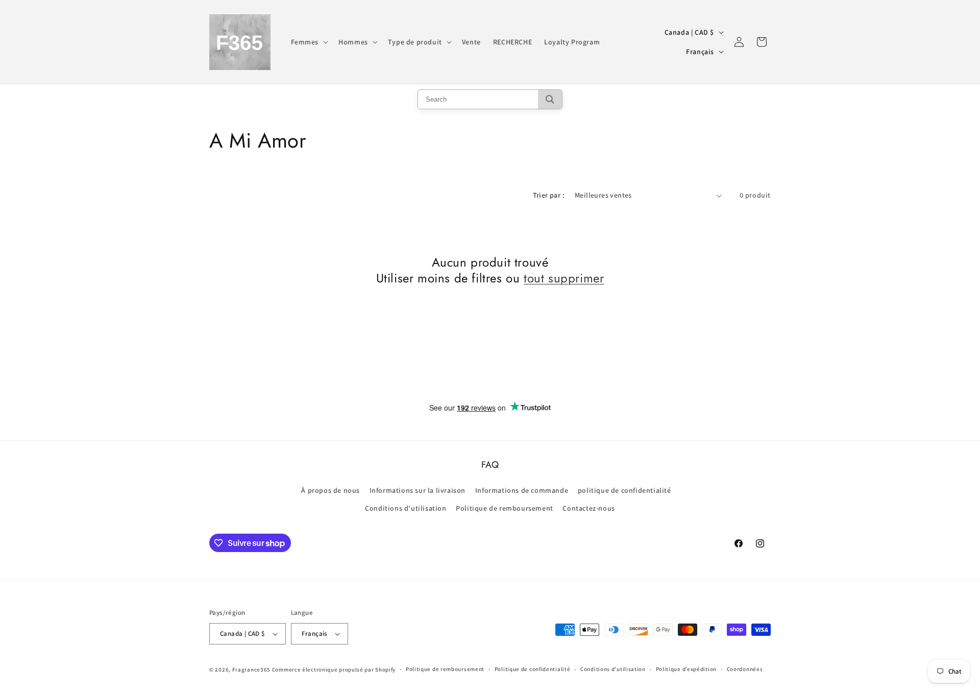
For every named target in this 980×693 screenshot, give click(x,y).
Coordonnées (745, 669)
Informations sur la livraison (417, 490)
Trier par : (549, 195)
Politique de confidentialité (533, 669)
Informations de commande (521, 490)
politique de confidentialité (624, 490)
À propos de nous (330, 490)
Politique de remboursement (504, 508)
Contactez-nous (588, 508)
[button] (309, 42)
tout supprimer (564, 278)
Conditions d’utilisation (613, 669)
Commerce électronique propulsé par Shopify (334, 669)
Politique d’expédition (686, 669)
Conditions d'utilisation (405, 508)
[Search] (550, 99)
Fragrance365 (251, 669)
